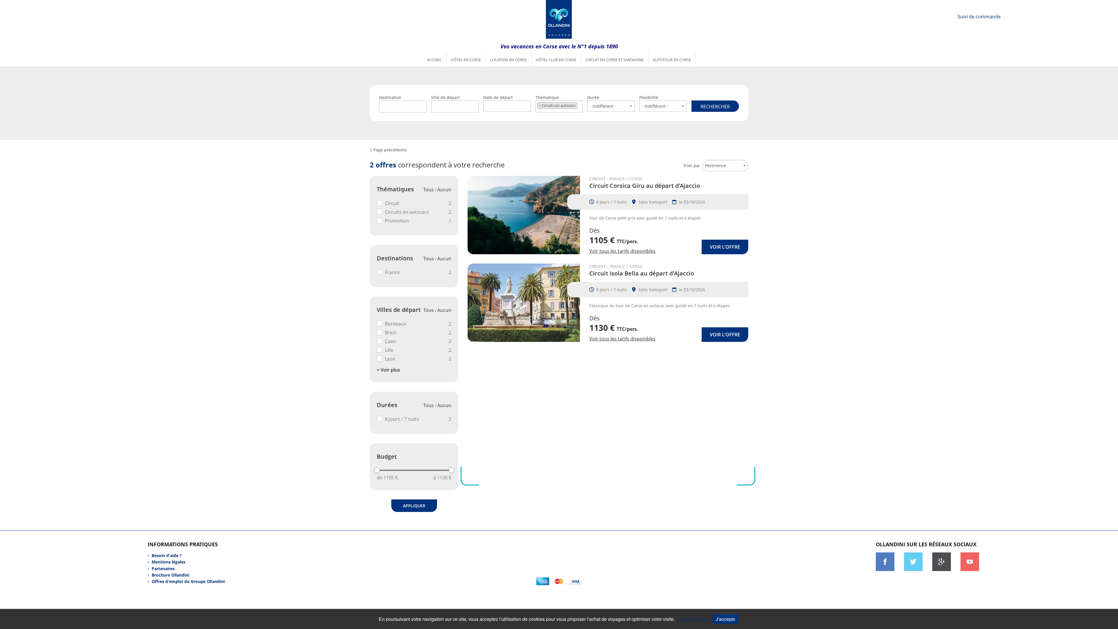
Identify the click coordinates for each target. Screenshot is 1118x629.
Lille (418, 350)
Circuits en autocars (418, 212)
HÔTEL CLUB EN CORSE (556, 59)
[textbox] (403, 105)
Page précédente (390, 150)
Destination (390, 97)
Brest (418, 332)
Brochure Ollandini (170, 575)
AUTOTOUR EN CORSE (672, 59)
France (418, 272)
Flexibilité (648, 97)
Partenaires (163, 568)
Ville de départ (445, 97)
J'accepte (725, 619)
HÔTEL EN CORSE (466, 59)
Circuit (418, 203)
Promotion (418, 221)
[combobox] (403, 106)
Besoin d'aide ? (167, 555)
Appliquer (414, 505)
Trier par (691, 165)
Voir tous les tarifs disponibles (622, 251)
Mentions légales (168, 562)
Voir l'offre (725, 247)
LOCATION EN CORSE (508, 59)
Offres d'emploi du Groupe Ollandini (188, 581)
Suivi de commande (979, 16)
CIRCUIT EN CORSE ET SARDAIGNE (614, 59)
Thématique (555, 101)
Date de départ (498, 97)
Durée (593, 97)
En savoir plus (694, 619)
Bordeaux (418, 324)
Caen (418, 341)
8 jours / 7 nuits (418, 419)
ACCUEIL (434, 59)
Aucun (444, 189)
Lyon (418, 359)
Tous (429, 189)
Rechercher (715, 106)
